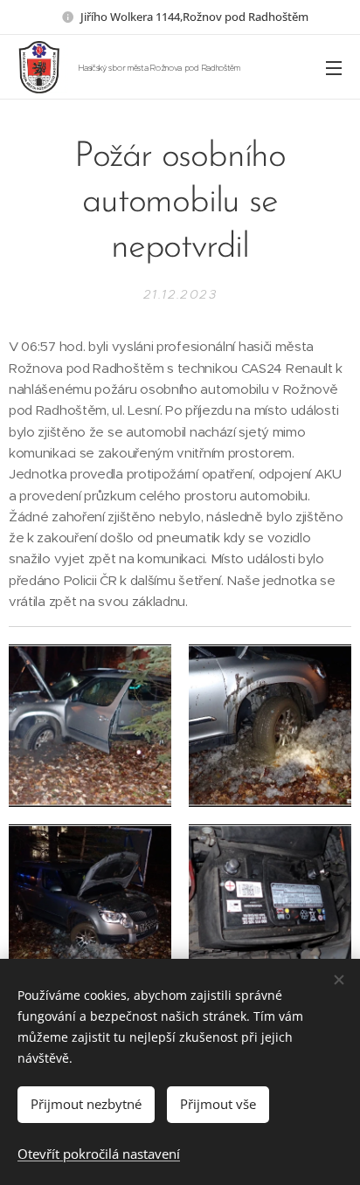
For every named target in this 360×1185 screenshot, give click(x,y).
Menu (333, 67)
